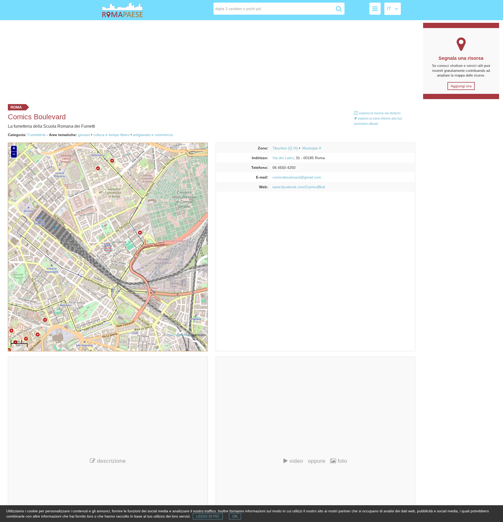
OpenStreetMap (178, 335)
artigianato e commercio (153, 135)
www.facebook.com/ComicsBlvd (298, 187)
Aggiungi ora (461, 86)
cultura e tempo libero (111, 135)
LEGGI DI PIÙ (207, 516)
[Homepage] (132, 10)
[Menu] (375, 9)
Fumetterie (37, 135)
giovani (84, 135)
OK (235, 516)
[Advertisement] (209, 61)
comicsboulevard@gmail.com (296, 177)
